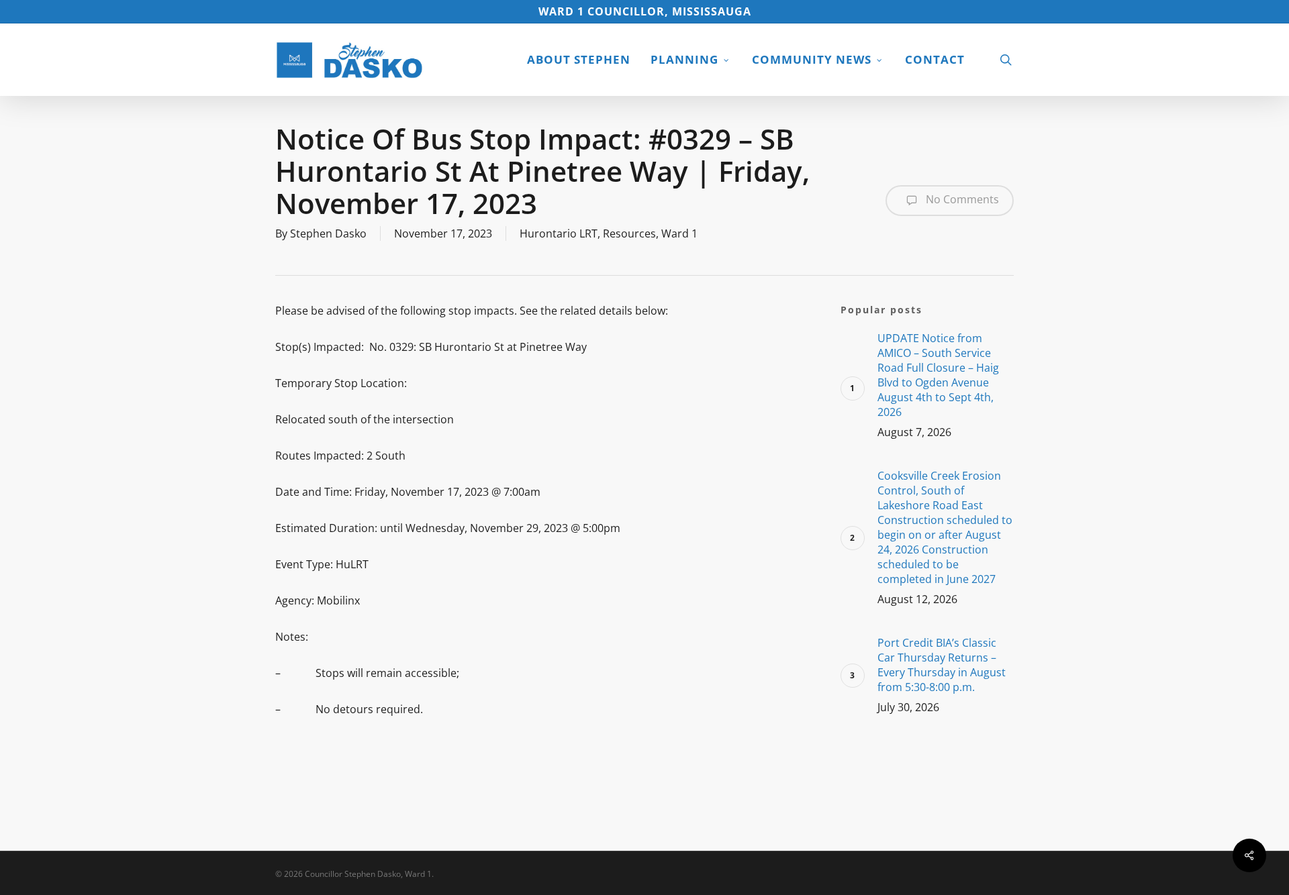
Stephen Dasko (328, 233)
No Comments (961, 199)
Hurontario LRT (559, 233)
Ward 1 (679, 233)
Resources (629, 233)
